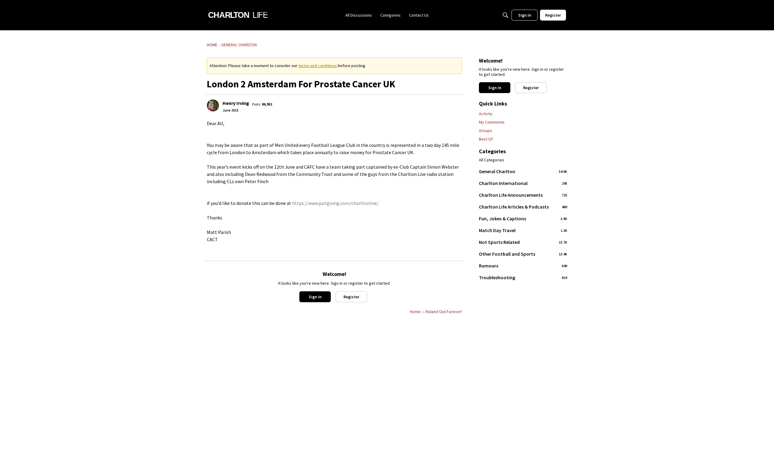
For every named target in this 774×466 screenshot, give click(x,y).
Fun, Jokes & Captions (523, 218)
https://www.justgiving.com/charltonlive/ (335, 203)
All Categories (491, 160)
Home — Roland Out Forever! (436, 311)
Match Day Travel (523, 230)
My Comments (492, 122)
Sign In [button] (315, 296)
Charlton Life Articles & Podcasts (523, 207)
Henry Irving (236, 103)
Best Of (486, 139)
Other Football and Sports (523, 254)
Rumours (523, 266)
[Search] (505, 15)
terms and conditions (317, 65)
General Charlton (523, 171)
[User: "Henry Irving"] (213, 105)
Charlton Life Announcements (523, 195)
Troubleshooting (523, 277)
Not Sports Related (523, 242)
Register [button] (351, 296)
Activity (486, 113)
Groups (485, 130)
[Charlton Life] (238, 15)
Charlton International (523, 183)
